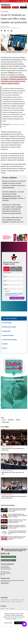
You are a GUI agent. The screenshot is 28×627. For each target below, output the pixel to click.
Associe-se (23, 7)
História (13, 601)
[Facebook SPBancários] (4, 554)
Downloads (3, 601)
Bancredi (3, 608)
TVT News (12, 608)
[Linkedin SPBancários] (6, 554)
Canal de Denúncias (6, 7)
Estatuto (8, 601)
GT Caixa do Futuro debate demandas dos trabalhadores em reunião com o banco (17, 532)
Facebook (7, 207)
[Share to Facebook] (1, 31)
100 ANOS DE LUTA (5, 1)
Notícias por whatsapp (8, 556)
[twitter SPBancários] (2, 554)
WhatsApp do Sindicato (9, 198)
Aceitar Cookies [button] (19, 622)
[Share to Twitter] (5, 31)
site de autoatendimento (9, 195)
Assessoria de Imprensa (15, 599)
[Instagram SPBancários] (9, 554)
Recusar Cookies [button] (8, 622)
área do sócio (15, 7)
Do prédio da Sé (6, 331)
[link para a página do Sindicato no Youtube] (26, 1)
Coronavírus (10, 419)
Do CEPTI (4, 348)
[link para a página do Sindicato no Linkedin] (23, 1)
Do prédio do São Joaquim (9, 327)
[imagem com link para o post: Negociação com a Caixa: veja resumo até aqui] (14, 461)
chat (14, 196)
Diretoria (23, 599)
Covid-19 (11, 72)
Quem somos (19, 601)
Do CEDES (4, 344)
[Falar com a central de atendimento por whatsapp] (4, 574)
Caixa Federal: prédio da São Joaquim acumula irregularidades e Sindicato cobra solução (17, 510)
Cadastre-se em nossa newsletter (11, 221)
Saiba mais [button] (19, 618)
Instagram (19, 207)
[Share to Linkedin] (11, 31)
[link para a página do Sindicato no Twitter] (19, 1)
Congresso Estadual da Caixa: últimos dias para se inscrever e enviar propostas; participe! (17, 521)
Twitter (12, 207)
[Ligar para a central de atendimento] (1, 574)
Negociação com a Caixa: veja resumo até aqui (13, 473)
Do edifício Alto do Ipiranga (9, 339)
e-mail (18, 196)
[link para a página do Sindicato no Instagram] (21, 1)
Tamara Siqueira (5, 124)
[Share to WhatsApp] (8, 31)
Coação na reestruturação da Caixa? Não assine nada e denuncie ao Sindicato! (17, 538)
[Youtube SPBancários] (11, 554)
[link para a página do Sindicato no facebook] (16, 1)
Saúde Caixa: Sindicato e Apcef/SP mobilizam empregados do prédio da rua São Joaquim (17, 527)
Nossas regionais (4, 583)
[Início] (8, 5)
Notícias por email (7, 560)
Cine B (7, 608)
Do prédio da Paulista (8, 335)
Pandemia (18, 419)
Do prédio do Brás (7, 322)
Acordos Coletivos (4, 599)
